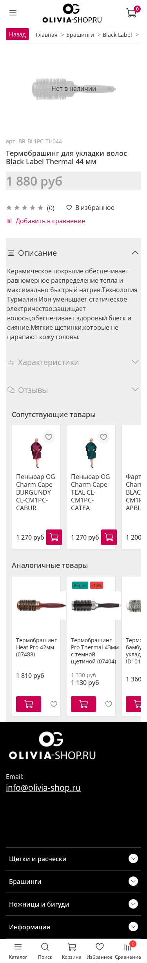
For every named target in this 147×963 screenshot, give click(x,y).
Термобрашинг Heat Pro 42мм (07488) (36, 647)
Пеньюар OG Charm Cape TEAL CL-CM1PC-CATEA (90, 492)
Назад (17, 34)
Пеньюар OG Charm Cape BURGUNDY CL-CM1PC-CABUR (35, 492)
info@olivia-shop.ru (43, 787)
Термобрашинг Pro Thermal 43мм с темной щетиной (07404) (95, 650)
